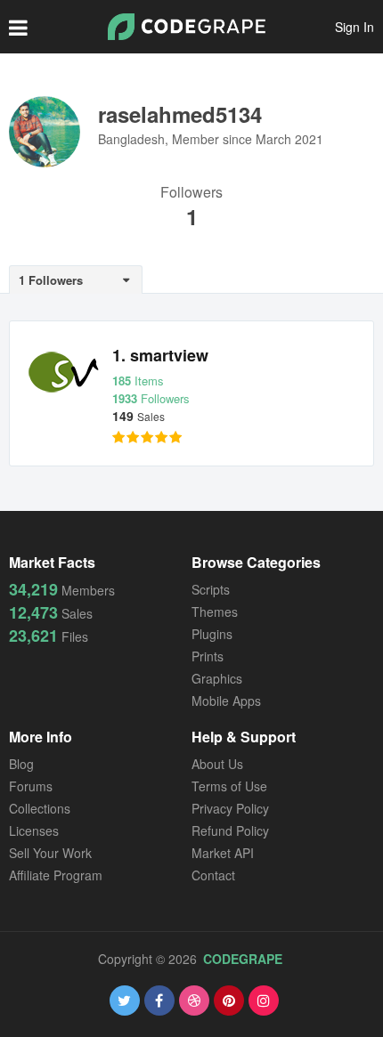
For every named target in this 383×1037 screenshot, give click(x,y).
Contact (213, 875)
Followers (191, 193)
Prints (208, 656)
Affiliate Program (55, 875)
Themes (215, 611)
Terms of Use (229, 786)
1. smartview (160, 355)
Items (138, 380)
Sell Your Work (50, 853)
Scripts (211, 589)
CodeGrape (242, 959)
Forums (31, 786)
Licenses (34, 830)
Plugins (212, 634)
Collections (39, 808)
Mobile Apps (226, 700)
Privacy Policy (230, 808)
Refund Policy (230, 830)
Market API (223, 853)
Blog (21, 764)
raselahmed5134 (180, 114)
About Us (217, 764)
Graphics (217, 678)
